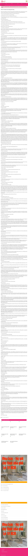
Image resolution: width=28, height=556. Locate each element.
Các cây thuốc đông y (4, 512)
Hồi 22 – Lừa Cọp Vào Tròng (4, 490)
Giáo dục (2, 514)
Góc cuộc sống (24, 3)
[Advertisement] (14, 449)
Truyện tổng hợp (9, 3)
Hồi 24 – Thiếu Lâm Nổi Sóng (5, 487)
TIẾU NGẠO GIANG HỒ (5, 417)
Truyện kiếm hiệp (3, 3)
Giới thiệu (3, 549)
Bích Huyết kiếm (3, 509)
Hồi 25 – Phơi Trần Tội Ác (4, 485)
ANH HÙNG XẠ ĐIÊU (4, 504)
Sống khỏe (19, 3)
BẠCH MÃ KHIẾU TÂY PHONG (5, 506)
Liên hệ (3, 550)
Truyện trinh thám (14, 3)
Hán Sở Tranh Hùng (3, 517)
